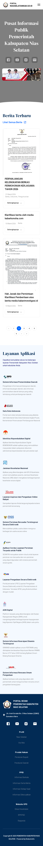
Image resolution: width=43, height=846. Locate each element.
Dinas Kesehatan (21, 809)
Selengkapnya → (14, 203)
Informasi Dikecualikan (21, 795)
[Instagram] (26, 60)
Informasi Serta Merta (21, 783)
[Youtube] (17, 60)
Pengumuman (23, 197)
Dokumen (13, 197)
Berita (7, 197)
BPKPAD (21, 815)
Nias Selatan (22, 737)
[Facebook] (8, 60)
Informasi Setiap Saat (21, 789)
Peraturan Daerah (22, 763)
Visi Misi (21, 743)
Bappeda (21, 821)
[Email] (35, 60)
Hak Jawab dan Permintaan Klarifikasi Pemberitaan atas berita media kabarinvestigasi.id (21, 297)
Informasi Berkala (21, 777)
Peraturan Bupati (21, 757)
